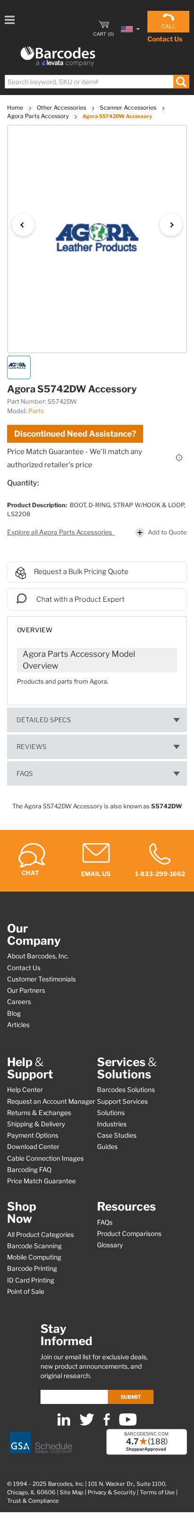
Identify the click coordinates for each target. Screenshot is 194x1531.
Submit (131, 1397)
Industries (112, 1124)
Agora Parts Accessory (38, 116)
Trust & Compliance (33, 1501)
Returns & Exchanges (39, 1112)
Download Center (33, 1146)
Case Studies (117, 1135)
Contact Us (164, 39)
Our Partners (26, 990)
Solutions (111, 1112)
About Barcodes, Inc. (38, 956)
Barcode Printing (32, 1268)
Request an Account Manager (51, 1101)
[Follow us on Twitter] (87, 1423)
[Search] (181, 81)
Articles (18, 1025)
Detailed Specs (43, 720)
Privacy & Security (112, 1492)
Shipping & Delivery (36, 1124)
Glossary (110, 1245)
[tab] (97, 625)
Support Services (122, 1101)
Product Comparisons (129, 1233)
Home (15, 107)
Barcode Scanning (34, 1246)
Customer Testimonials (41, 979)
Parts (36, 411)
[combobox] (96, 81)
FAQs (24, 773)
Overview (34, 630)
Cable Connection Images (45, 1158)
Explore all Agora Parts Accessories (60, 532)
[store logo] (58, 56)
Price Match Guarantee (41, 1181)
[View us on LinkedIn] (63, 1423)
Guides (107, 1146)
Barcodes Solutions (126, 1089)
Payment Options (32, 1135)
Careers (19, 1001)
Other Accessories (62, 107)
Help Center (25, 1089)
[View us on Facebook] (107, 1423)
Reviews (31, 746)
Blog (14, 1013)
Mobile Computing (34, 1257)
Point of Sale (25, 1291)
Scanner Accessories (129, 107)
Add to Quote (167, 532)
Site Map (71, 1492)
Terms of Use (157, 1492)
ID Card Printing (30, 1280)
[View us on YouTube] (128, 1423)
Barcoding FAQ (29, 1169)
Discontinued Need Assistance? (75, 434)
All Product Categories (40, 1234)
